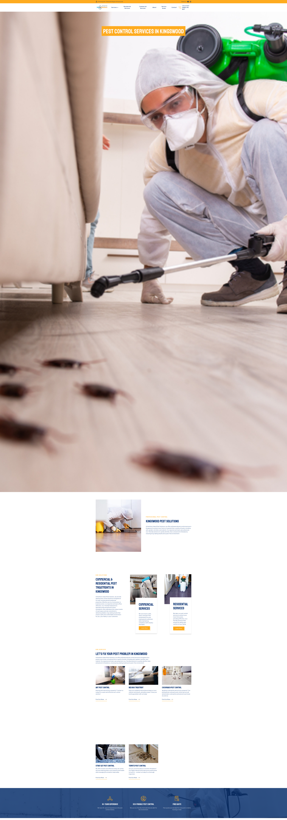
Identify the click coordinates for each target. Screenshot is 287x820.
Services (114, 7)
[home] (102, 7)
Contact (174, 7)
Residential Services (127, 7)
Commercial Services (142, 7)
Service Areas (164, 7)
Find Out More (100, 699)
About (154, 7)
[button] (115, 7)
